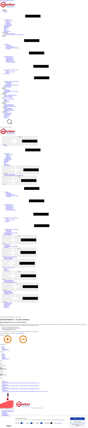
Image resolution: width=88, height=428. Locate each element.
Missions (7, 21)
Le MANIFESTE (9, 193)
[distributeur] (3, 374)
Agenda (5, 28)
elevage (3, 348)
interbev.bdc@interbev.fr (20, 333)
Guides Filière (6, 92)
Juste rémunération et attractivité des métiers (11, 232)
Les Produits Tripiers (5, 415)
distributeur (4, 355)
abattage (3, 347)
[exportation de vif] (3, 369)
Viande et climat (8, 57)
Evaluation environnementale (10, 209)
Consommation (8, 82)
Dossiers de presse (7, 114)
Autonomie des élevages (10, 59)
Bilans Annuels (8, 24)
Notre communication (7, 108)
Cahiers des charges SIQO (8, 96)
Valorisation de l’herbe (9, 58)
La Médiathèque (6, 117)
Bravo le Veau (4, 412)
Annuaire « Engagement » (8, 257)
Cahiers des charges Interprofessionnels (10, 95)
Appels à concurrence (7, 31)
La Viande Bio (4, 414)
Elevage (7, 70)
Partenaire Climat (7, 73)
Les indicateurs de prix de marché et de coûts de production (13, 34)
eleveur (3, 356)
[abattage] (3, 367)
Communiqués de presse (8, 113)
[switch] (31, 423)
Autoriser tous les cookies (77, 418)
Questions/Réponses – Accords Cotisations (11, 91)
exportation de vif (5, 349)
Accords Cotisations (7, 90)
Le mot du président (9, 20)
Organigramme (8, 22)
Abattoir (7, 72)
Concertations (8, 48)
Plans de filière (6, 160)
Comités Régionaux (7, 26)
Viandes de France (7, 101)
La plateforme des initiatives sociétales (12, 47)
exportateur (4, 357)
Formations (6, 100)
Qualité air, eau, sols (9, 60)
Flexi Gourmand (6, 115)
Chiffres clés (6, 27)
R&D (5, 29)
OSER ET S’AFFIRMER (8, 109)
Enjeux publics (6, 30)
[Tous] (3, 366)
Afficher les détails (57, 423)
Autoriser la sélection (77, 421)
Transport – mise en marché (10, 71)
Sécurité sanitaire (9, 83)
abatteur (3, 354)
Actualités (5, 11)
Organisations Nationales (8, 25)
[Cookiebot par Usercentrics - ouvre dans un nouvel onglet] (8, 426)
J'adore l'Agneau (4, 413)
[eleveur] (3, 375)
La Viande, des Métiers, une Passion (8, 411)
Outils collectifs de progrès (10, 46)
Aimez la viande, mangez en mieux (7, 410)
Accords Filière (6, 89)
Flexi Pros (5, 116)
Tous (3, 346)
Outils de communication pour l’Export (10, 106)
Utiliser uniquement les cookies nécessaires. (77, 425)
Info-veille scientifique (7, 233)
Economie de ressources (10, 61)
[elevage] (3, 368)
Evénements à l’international (8, 105)
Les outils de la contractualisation (9, 33)
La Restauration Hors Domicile (9, 98)
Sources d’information (7, 86)
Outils (5, 99)
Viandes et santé (8, 84)
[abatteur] (3, 373)
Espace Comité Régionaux (4, 0)
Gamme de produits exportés (8, 104)
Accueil (1, 317)
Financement (8, 23)
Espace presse (11, 0)
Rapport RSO (8, 192)
